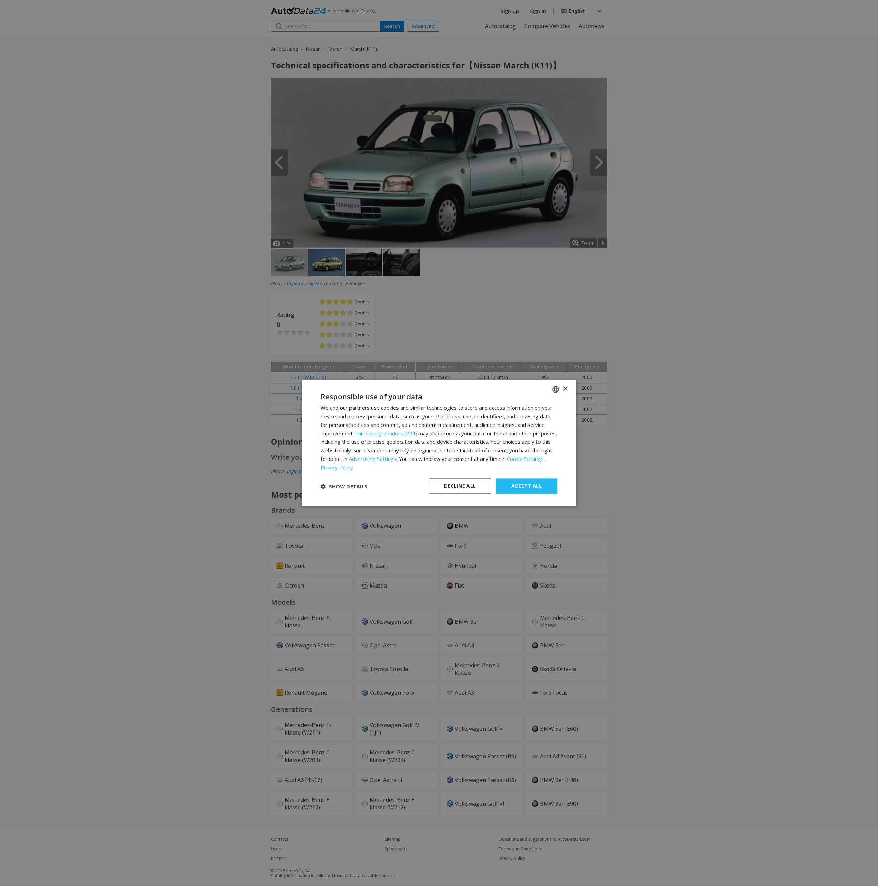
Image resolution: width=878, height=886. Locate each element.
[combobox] (555, 389)
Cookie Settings (525, 458)
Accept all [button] (526, 486)
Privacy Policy (337, 467)
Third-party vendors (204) (386, 433)
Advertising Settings (372, 458)
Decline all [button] (460, 486)
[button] (344, 486)
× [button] (565, 388)
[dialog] (439, 443)
